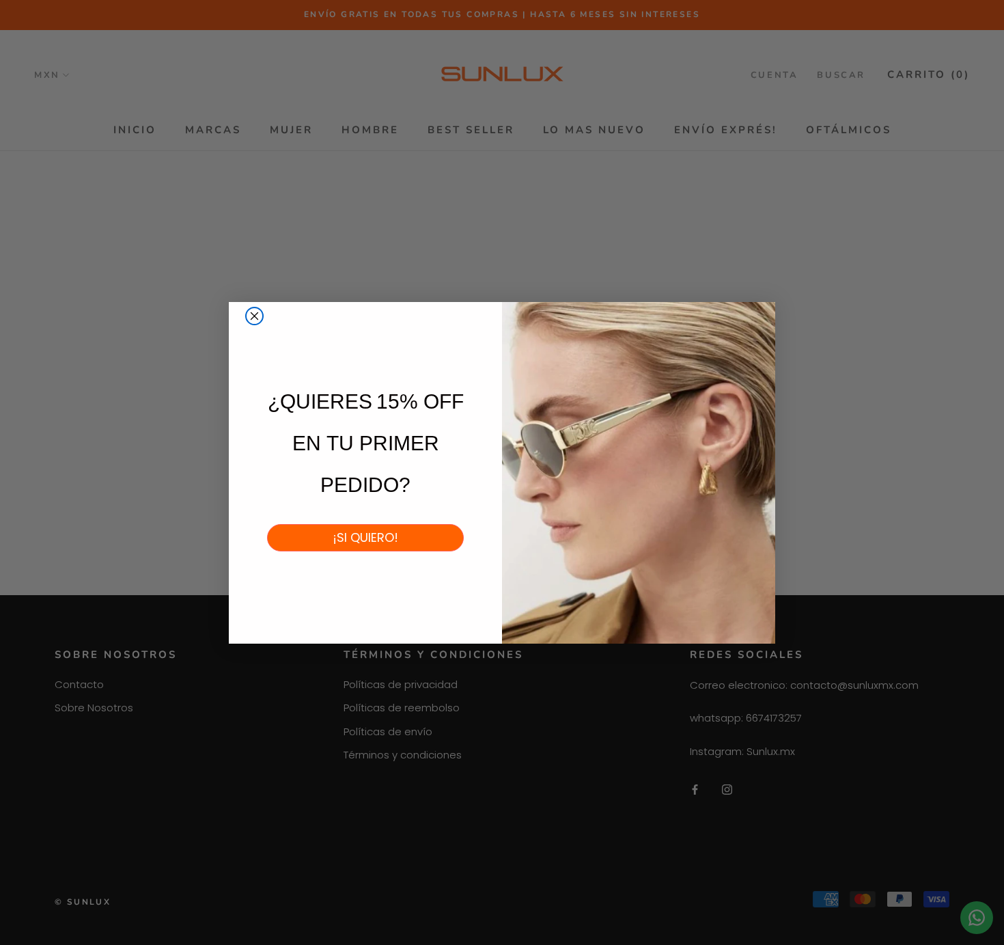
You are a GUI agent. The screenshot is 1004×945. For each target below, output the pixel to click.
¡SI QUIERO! (365, 537)
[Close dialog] (254, 316)
